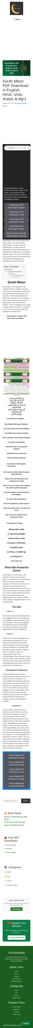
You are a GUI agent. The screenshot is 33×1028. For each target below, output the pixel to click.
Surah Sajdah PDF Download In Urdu (16, 770)
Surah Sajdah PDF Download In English (16, 756)
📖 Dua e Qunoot (10, 852)
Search (25, 801)
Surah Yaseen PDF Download (14, 822)
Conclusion (16, 276)
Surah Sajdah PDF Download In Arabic (16, 777)
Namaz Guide (16, 1014)
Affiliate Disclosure (16, 981)
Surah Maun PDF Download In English (16, 206)
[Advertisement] (16, 40)
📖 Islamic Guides (11, 885)
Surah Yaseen (16, 1007)
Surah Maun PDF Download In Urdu (16, 220)
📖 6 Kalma (8, 848)
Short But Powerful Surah (15, 271)
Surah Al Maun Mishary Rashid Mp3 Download (16, 234)
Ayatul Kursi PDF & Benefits (14, 825)
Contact (16, 976)
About (16, 974)
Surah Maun (8, 269)
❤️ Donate (25, 1023)
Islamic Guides (16, 998)
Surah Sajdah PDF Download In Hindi (16, 763)
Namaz (16, 995)
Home (16, 971)
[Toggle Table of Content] (22, 266)
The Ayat (12, 273)
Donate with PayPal (16, 937)
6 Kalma (16, 1012)
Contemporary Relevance (18, 275)
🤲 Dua (7, 876)
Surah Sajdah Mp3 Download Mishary (16, 784)
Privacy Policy (16, 979)
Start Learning (16, 909)
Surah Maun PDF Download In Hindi (16, 213)
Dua (16, 993)
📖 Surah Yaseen (10, 845)
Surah (16, 990)
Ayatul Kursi (16, 1009)
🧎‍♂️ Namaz (8, 881)
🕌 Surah (8, 872)
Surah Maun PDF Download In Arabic (16, 227)
